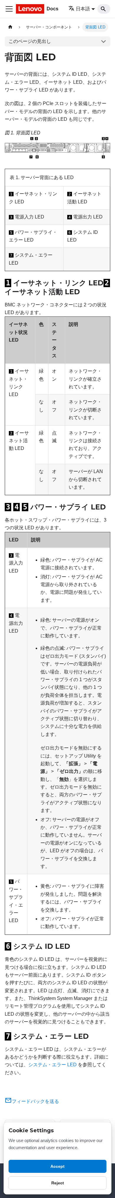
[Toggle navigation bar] (9, 8)
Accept (57, 1166)
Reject (57, 1183)
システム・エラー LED (52, 1064)
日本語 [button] (83, 8)
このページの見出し (30, 41)
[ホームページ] (10, 27)
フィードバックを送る (35, 1101)
